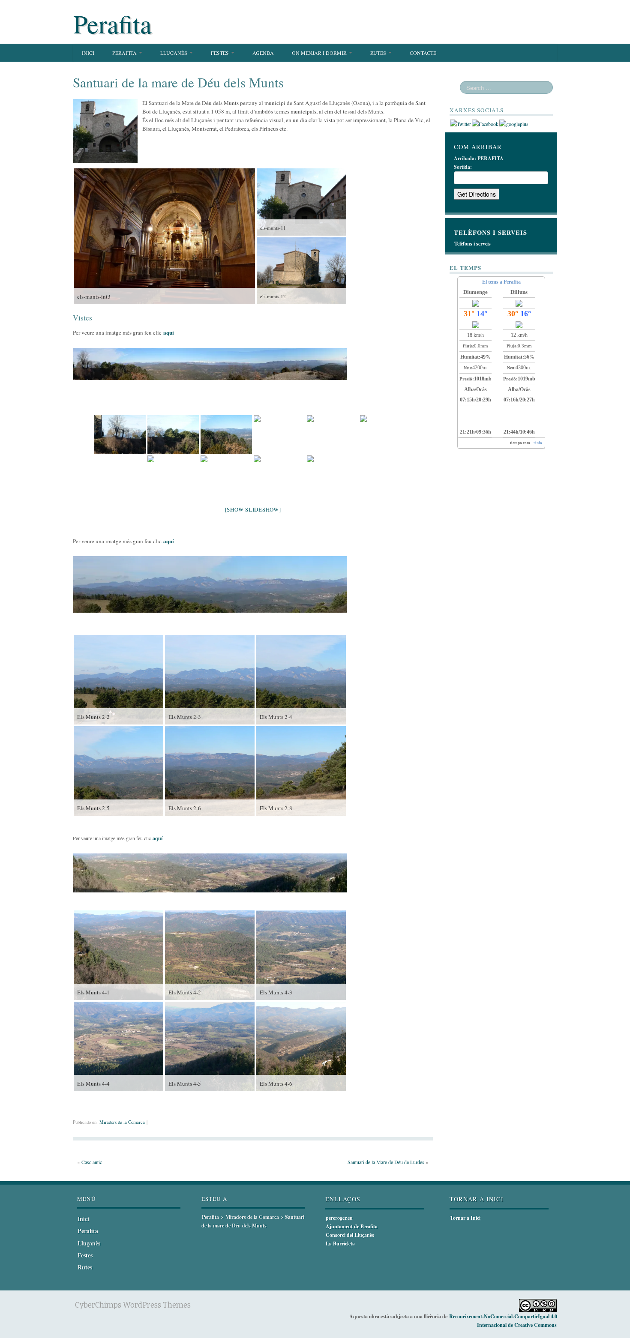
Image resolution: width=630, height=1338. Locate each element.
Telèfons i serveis (472, 243)
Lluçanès (174, 52)
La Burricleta (340, 1243)
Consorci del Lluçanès (350, 1235)
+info (537, 443)
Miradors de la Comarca (122, 1122)
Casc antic (91, 1161)
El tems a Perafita (501, 282)
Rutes (378, 52)
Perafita (112, 23)
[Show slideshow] (253, 509)
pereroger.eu (339, 1217)
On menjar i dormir (320, 52)
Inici (88, 52)
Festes (220, 52)
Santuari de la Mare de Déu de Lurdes (386, 1161)
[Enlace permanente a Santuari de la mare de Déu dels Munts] (105, 130)
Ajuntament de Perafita (352, 1226)
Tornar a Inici (465, 1217)
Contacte (423, 52)
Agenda (263, 52)
